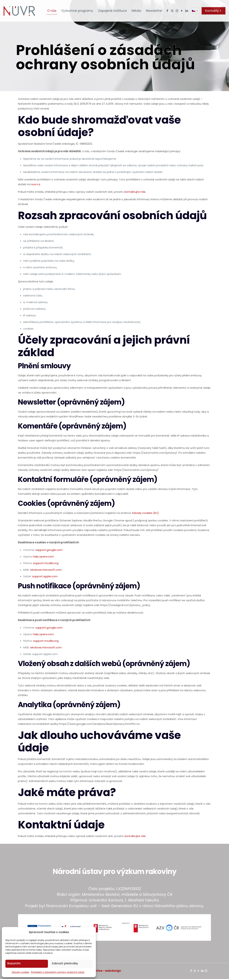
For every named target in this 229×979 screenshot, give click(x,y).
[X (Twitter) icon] (194, 971)
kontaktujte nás (135, 192)
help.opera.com (43, 556)
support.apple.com (45, 576)
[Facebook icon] (191, 971)
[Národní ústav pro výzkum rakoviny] (19, 10)
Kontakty (212, 11)
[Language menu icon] (195, 11)
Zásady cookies (20, 972)
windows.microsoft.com (46, 570)
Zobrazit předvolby (65, 963)
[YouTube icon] (198, 971)
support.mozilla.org (46, 563)
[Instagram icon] (206, 971)
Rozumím (14, 963)
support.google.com (49, 550)
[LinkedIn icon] (202, 971)
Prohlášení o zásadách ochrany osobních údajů (57, 972)
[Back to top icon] (212, 971)
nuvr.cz (35, 184)
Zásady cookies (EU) (145, 513)
